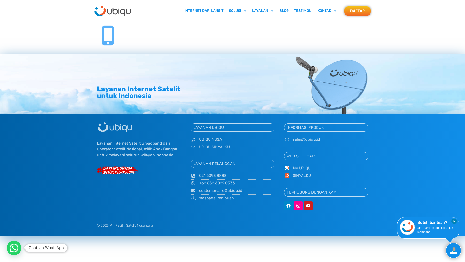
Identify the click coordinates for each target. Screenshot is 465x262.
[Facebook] (288, 205)
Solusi (235, 11)
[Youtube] (308, 205)
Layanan (260, 11)
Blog (284, 11)
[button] (14, 248)
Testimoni (303, 11)
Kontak (324, 11)
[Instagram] (298, 205)
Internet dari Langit (204, 11)
